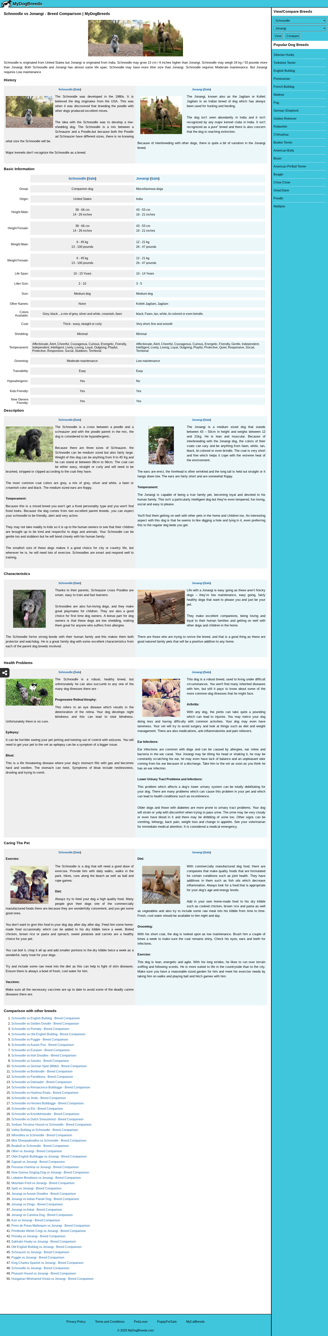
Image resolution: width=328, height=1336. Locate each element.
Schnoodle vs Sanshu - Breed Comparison (40, 1060)
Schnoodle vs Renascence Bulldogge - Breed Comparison (50, 1087)
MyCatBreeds (195, 1321)
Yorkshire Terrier (285, 62)
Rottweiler (280, 126)
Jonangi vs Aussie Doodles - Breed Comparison (43, 1193)
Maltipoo (279, 206)
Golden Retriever (285, 118)
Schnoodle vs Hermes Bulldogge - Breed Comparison (47, 1103)
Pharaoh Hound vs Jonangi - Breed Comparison (43, 1273)
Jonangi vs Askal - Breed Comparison (36, 1209)
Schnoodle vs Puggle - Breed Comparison (39, 1039)
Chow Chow (282, 182)
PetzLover (141, 1321)
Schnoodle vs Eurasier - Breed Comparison (40, 1050)
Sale (77, 89)
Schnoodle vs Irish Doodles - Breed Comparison (43, 1055)
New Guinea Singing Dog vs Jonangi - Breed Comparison (50, 1172)
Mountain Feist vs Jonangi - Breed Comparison (43, 1183)
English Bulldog (284, 70)
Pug (276, 102)
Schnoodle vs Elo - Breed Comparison (37, 1108)
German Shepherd (286, 110)
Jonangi (197, 89)
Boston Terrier (283, 142)
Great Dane (281, 190)
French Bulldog (284, 86)
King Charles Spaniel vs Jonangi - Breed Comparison (47, 1262)
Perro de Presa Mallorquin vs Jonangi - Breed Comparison (50, 1225)
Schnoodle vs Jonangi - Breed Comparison (40, 1268)
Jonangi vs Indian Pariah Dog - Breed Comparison (45, 1199)
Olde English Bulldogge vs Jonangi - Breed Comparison (49, 1156)
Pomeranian (282, 78)
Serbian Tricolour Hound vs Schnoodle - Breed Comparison (51, 1124)
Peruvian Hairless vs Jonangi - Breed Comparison (45, 1167)
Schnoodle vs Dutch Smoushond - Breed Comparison (47, 1119)
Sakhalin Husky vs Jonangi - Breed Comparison (43, 1241)
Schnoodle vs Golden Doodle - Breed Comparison (45, 1023)
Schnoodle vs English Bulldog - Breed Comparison (45, 1018)
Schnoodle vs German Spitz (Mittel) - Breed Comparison (49, 1066)
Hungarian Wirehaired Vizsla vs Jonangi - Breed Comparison (52, 1278)
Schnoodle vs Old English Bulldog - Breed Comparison (48, 1034)
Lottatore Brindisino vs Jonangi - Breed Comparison (46, 1177)
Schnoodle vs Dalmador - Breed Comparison (41, 1082)
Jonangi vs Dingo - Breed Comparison (37, 1204)
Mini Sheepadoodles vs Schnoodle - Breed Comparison (48, 1140)
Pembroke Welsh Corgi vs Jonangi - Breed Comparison (48, 1231)
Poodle (278, 198)
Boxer (277, 158)
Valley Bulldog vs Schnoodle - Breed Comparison (44, 1129)
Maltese (279, 94)
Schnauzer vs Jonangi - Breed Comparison (40, 1252)
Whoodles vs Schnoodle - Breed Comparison (41, 1135)
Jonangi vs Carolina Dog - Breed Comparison (42, 1215)
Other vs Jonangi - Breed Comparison (36, 1151)
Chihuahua (281, 134)
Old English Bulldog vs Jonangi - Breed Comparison (46, 1246)
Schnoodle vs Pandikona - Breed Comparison (42, 1076)
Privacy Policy (76, 1321)
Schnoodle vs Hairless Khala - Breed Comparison (44, 1092)
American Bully (284, 150)
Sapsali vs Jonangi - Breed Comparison (38, 1161)
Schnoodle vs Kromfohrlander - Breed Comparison (45, 1114)
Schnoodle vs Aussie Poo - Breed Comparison (42, 1044)
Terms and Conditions (110, 1321)
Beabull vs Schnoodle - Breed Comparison (40, 1145)
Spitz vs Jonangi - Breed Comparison (36, 1188)
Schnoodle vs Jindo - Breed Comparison (38, 1098)
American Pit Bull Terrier (290, 166)
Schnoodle (65, 89)
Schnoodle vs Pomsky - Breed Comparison (40, 1028)
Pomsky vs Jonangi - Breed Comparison (38, 1236)
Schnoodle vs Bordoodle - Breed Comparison (42, 1071)
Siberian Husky (284, 54)
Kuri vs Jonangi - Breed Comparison (35, 1220)
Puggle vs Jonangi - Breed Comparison (37, 1257)
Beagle (278, 174)
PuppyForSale (167, 1321)
